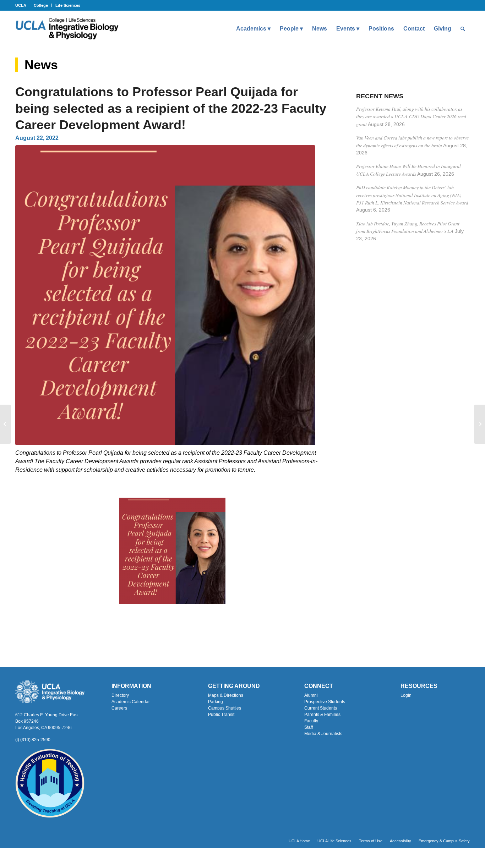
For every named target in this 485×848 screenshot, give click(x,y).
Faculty (311, 720)
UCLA (20, 5)
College (41, 5)
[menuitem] (22, 5)
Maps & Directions (225, 695)
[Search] (463, 28)
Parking (215, 701)
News (41, 65)
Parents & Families (322, 714)
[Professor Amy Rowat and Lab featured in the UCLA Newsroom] (5, 424)
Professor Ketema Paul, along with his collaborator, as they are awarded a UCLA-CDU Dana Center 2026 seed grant (411, 116)
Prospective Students (324, 701)
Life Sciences (67, 5)
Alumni (311, 695)
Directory (120, 695)
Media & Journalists (323, 733)
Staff (308, 727)
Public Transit (221, 714)
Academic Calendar (130, 701)
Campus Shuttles (224, 708)
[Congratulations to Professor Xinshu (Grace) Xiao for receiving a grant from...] (479, 424)
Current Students (320, 708)
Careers (119, 708)
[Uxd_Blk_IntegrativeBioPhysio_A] (67, 28)
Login (406, 695)
